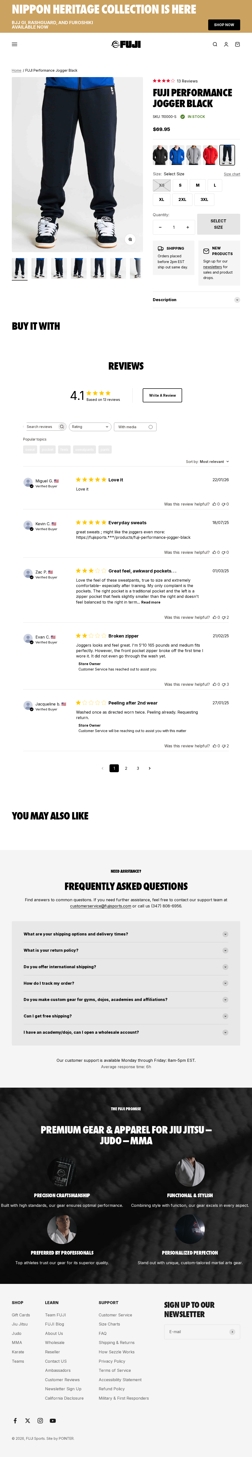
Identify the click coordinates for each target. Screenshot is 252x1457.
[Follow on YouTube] (52, 1420)
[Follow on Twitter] (27, 1420)
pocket (47, 449)
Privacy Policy (112, 1361)
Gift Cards (21, 1314)
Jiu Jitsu (20, 1324)
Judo (16, 1333)
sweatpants (84, 449)
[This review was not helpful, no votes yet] (223, 504)
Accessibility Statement (120, 1379)
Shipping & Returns (117, 1342)
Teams (18, 1361)
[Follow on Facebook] (15, 1420)
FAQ (103, 1333)
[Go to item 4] (79, 269)
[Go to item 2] (39, 269)
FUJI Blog (54, 1324)
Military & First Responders (124, 1398)
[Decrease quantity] (160, 227)
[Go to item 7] (138, 269)
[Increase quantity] (188, 227)
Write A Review (162, 395)
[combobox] (90, 427)
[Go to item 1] (20, 269)
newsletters (212, 267)
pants (105, 449)
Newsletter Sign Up (63, 1388)
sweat (30, 449)
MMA (17, 1342)
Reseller (52, 1351)
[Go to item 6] (118, 269)
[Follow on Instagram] (40, 1420)
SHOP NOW (224, 25)
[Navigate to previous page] (102, 768)
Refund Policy (112, 1388)
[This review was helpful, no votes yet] (214, 504)
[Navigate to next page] (149, 768)
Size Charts (109, 1324)
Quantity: (161, 214)
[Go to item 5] (98, 269)
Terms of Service (115, 1370)
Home (16, 70)
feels (64, 449)
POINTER (66, 1438)
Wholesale (54, 1342)
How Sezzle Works (117, 1351)
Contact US (56, 1361)
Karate (18, 1351)
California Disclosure (64, 1398)
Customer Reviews (62, 1379)
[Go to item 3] (59, 269)
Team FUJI (55, 1314)
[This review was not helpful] (223, 617)
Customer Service (115, 1314)
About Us (54, 1333)
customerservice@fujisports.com (100, 905)
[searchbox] (40, 426)
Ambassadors (58, 1370)
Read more (150, 602)
